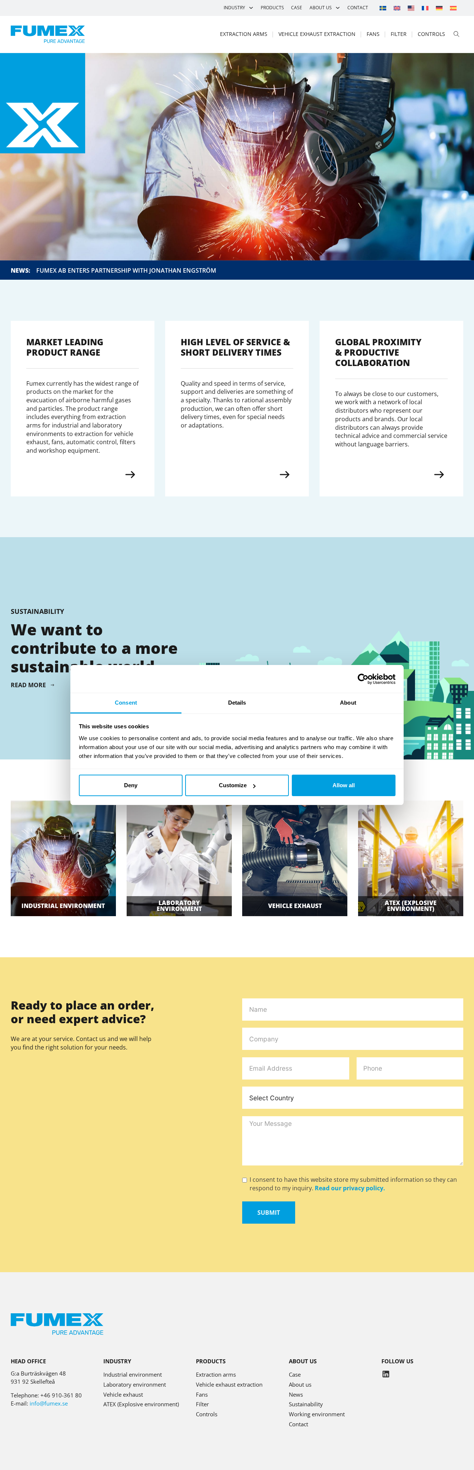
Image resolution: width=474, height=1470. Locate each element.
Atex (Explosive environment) (411, 906)
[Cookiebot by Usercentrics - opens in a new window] (363, 679)
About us (321, 7)
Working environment (317, 1414)
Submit (268, 1212)
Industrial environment (63, 906)
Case (296, 7)
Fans (373, 33)
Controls (431, 33)
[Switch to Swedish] (383, 8)
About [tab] (348, 702)
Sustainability (306, 1404)
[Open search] (456, 34)
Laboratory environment (179, 906)
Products (272, 7)
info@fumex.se (49, 1403)
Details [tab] (237, 702)
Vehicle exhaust (295, 906)
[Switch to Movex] (411, 8)
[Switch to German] (439, 8)
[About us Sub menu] (338, 8)
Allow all (344, 785)
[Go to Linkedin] (385, 1375)
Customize (233, 785)
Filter (399, 33)
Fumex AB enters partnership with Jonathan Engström (126, 270)
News (296, 1394)
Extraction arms (243, 33)
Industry (234, 7)
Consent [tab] (126, 702)
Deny (130, 785)
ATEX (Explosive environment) (141, 1404)
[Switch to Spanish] (453, 8)
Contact (357, 7)
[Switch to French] (425, 8)
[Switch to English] (397, 8)
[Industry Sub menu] (251, 8)
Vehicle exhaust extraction (317, 33)
